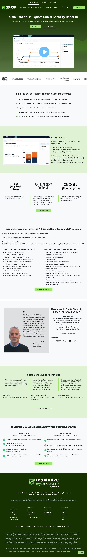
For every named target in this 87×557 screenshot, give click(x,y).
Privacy (22, 526)
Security (34, 526)
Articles (64, 512)
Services (30, 7)
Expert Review (30, 512)
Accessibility (41, 526)
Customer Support (61, 526)
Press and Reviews (49, 514)
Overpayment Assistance (33, 517)
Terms (17, 526)
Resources (48, 7)
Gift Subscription (14, 519)
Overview (29, 510)
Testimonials (47, 512)
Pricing (55, 7)
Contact (69, 526)
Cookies (28, 526)
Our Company (13, 517)
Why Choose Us (39, 7)
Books (63, 510)
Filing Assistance (31, 514)
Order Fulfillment (50, 526)
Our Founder (47, 510)
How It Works (23, 7)
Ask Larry (64, 514)
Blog (63, 517)
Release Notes (13, 514)
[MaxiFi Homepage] (6, 8)
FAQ (63, 519)
